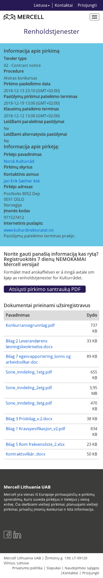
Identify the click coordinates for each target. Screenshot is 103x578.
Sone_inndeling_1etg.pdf (29, 372)
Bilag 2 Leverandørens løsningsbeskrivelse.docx (29, 343)
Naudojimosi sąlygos (82, 568)
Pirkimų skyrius (18, 167)
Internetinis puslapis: (23, 223)
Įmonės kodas (17, 210)
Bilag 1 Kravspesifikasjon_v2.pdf (35, 428)
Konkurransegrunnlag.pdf (30, 325)
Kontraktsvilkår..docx (25, 454)
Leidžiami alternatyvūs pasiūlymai (35, 134)
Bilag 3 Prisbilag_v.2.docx (29, 418)
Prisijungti (87, 5)
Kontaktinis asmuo (21, 174)
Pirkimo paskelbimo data (27, 83)
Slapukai (53, 568)
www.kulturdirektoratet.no (29, 230)
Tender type (15, 58)
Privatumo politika (27, 568)
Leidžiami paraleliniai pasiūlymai (34, 121)
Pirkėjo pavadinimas (23, 154)
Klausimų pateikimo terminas (31, 109)
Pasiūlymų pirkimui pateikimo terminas (41, 96)
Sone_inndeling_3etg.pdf (29, 403)
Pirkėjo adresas (18, 186)
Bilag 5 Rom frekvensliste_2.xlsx (35, 444)
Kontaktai (64, 5)
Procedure (14, 71)
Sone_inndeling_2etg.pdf (29, 387)
